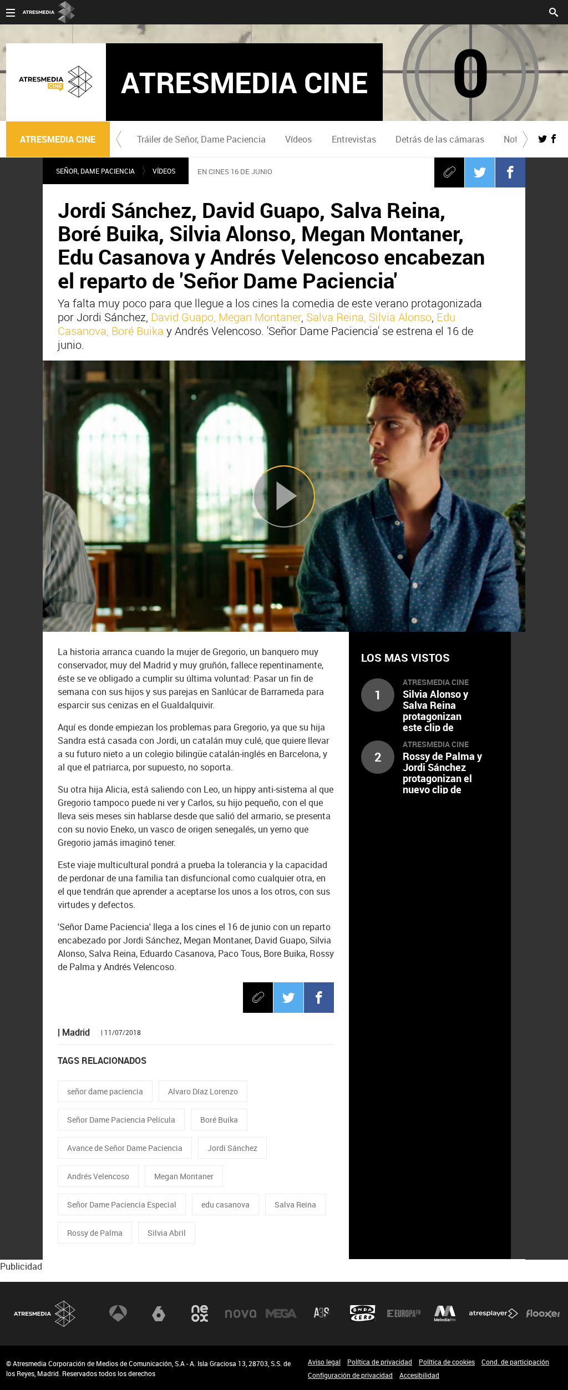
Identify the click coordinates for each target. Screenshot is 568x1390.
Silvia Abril (167, 1232)
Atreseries (322, 1313)
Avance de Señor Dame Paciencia (124, 1148)
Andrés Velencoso (98, 1176)
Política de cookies (447, 1361)
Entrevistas (354, 139)
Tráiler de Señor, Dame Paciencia (201, 139)
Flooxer (543, 1313)
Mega (281, 1313)
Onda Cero (362, 1313)
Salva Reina (295, 1204)
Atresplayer (494, 1313)
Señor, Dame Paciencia (95, 170)
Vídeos (298, 139)
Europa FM (403, 1313)
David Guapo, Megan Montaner (226, 317)
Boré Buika (219, 1119)
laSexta (158, 1313)
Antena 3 (118, 1313)
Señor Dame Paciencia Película (121, 1119)
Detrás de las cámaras (439, 139)
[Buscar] (553, 11)
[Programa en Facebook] (553, 138)
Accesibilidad (419, 1375)
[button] (119, 139)
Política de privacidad (379, 1361)
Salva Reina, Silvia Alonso (369, 317)
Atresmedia (45, 1314)
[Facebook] (510, 172)
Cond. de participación (515, 1361)
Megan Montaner (184, 1176)
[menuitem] (202, 139)
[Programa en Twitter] (542, 138)
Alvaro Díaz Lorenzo (203, 1091)
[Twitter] (480, 172)
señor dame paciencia (105, 1091)
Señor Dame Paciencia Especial (121, 1204)
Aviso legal (324, 1361)
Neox (199, 1313)
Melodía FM (445, 1313)
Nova (240, 1313)
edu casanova (225, 1204)
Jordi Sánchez (232, 1148)
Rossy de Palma (95, 1232)
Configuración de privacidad (350, 1375)
